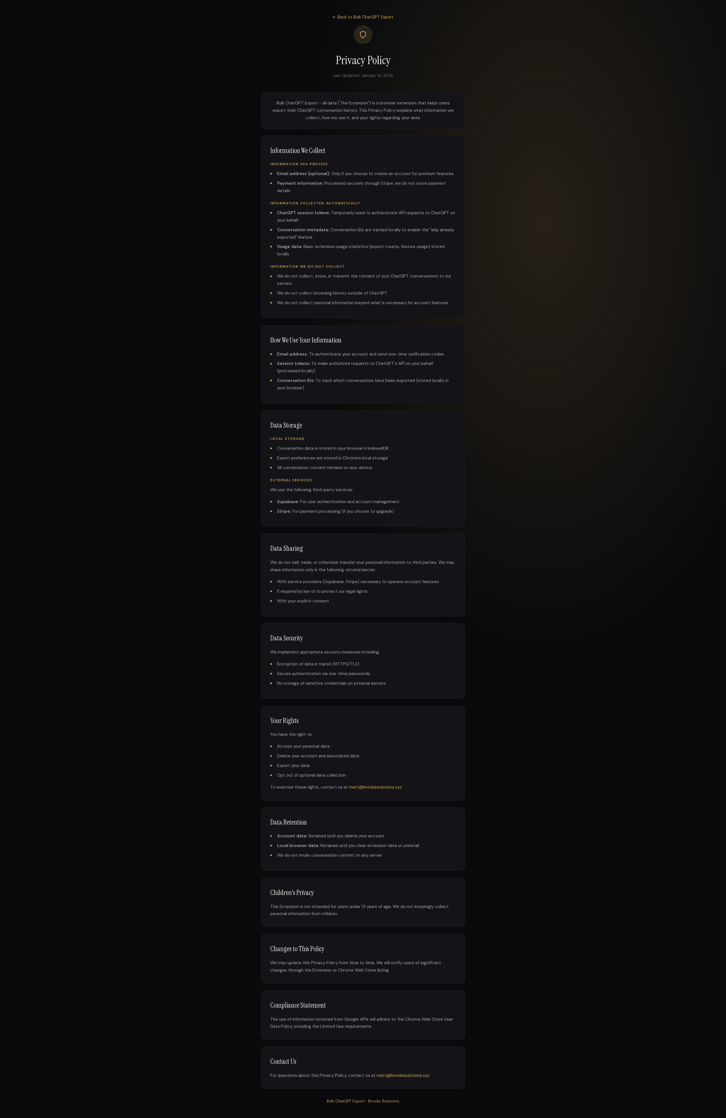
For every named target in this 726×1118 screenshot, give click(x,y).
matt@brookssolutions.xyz (375, 787)
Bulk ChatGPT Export (346, 1101)
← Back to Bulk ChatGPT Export (363, 17)
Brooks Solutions (383, 1101)
